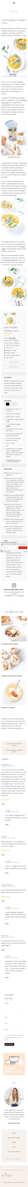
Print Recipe (15, 362)
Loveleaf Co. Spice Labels (14, 157)
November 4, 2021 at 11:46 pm (8, 766)
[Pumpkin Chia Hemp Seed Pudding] (14, 672)
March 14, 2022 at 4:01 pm (11, 957)
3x (15, 404)
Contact (5, 1175)
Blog (14, 1147)
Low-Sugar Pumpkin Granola (9, 644)
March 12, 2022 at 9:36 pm (7, 937)
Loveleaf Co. (14, 11)
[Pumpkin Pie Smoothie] (14, 704)
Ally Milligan (12, 338)
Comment (7, 1003)
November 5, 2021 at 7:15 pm (12, 811)
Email (6, 1023)
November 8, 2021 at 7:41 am (8, 838)
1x (7, 404)
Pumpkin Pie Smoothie (8, 707)
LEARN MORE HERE (14, 1123)
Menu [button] (15, 3)
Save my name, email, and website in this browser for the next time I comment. (14, 1038)
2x (11, 404)
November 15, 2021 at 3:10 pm (12, 908)
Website (6, 1029)
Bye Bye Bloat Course (14, 1137)
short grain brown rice (10, 260)
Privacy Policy (17, 1182)
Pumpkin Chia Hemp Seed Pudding (11, 675)
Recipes (14, 1142)
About (14, 1133)
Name (6, 1017)
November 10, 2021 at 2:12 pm (12, 862)
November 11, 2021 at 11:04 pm (8, 886)
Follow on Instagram (14, 1151)
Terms (23, 1182)
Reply (3, 804)
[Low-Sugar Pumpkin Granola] (14, 640)
